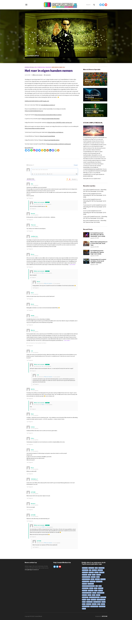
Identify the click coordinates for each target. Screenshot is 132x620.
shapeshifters (85, 597)
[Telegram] (103, 5)
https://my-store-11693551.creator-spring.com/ (59, 122)
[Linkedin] (50, 150)
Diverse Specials (29, 67)
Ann (42, 204)
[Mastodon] (53, 150)
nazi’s (94, 574)
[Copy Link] (42, 150)
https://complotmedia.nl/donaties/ (51, 118)
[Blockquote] (44, 174)
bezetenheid (93, 581)
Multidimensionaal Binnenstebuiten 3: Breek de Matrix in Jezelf (94, 111)
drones (103, 601)
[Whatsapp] (31, 150)
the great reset (102, 606)
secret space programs (87, 592)
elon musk (103, 579)
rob (42, 366)
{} (49, 173)
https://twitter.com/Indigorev (55, 132)
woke (96, 588)
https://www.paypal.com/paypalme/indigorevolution (48, 114)
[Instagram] (34, 150)
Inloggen (76, 165)
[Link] (48, 174)
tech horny (100, 588)
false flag (100, 590)
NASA (88, 599)
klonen (84, 599)
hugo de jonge (99, 581)
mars (96, 590)
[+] (51, 173)
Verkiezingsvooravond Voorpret (93, 81)
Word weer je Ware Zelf (58, 67)
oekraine (98, 574)
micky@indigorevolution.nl (48, 105)
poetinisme (100, 570)
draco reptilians (85, 581)
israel (84, 601)
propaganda (91, 590)
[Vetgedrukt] (32, 174)
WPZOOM (104, 616)
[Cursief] (34, 174)
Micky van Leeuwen (37, 75)
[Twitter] (100, 5)
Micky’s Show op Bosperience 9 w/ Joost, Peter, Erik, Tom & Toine (98, 243)
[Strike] (38, 174)
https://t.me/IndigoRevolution (51, 140)
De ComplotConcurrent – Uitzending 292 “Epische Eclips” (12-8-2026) (97, 252)
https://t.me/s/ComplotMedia (47, 136)
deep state (84, 590)
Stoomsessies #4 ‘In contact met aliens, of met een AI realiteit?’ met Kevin (98, 261)
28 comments (47, 75)
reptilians (97, 579)
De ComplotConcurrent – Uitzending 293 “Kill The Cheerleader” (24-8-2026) (94, 195)
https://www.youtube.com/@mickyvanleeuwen (59, 144)
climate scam (85, 570)
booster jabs (103, 597)
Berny (43, 273)
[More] (58, 150)
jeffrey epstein (85, 588)
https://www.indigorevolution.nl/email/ (35, 128)
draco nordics (90, 583)
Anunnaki (84, 583)
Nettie (43, 404)
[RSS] (47, 150)
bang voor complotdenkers (94, 597)
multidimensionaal (86, 579)
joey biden (91, 572)
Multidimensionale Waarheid (43, 67)
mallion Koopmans (94, 606)
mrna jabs (94, 570)
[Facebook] (37, 150)
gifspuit (91, 588)
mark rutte (84, 574)
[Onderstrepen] (36, 174)
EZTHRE (43, 527)
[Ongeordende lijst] (42, 174)
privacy (96, 572)
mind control (85, 572)
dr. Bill (84, 608)
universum (93, 599)
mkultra (94, 592)
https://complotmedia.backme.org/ (34, 111)
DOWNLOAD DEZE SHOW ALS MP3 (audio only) (37, 101)
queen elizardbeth (97, 601)
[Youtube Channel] (106, 5)
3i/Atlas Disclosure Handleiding (92, 96)
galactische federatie (101, 599)
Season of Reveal (86, 606)
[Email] (45, 150)
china (90, 574)
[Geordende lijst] (40, 174)
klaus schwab (89, 601)
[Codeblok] (46, 174)
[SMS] (55, 150)
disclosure (102, 572)
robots (92, 579)
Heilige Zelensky (101, 592)
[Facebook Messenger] (39, 150)
